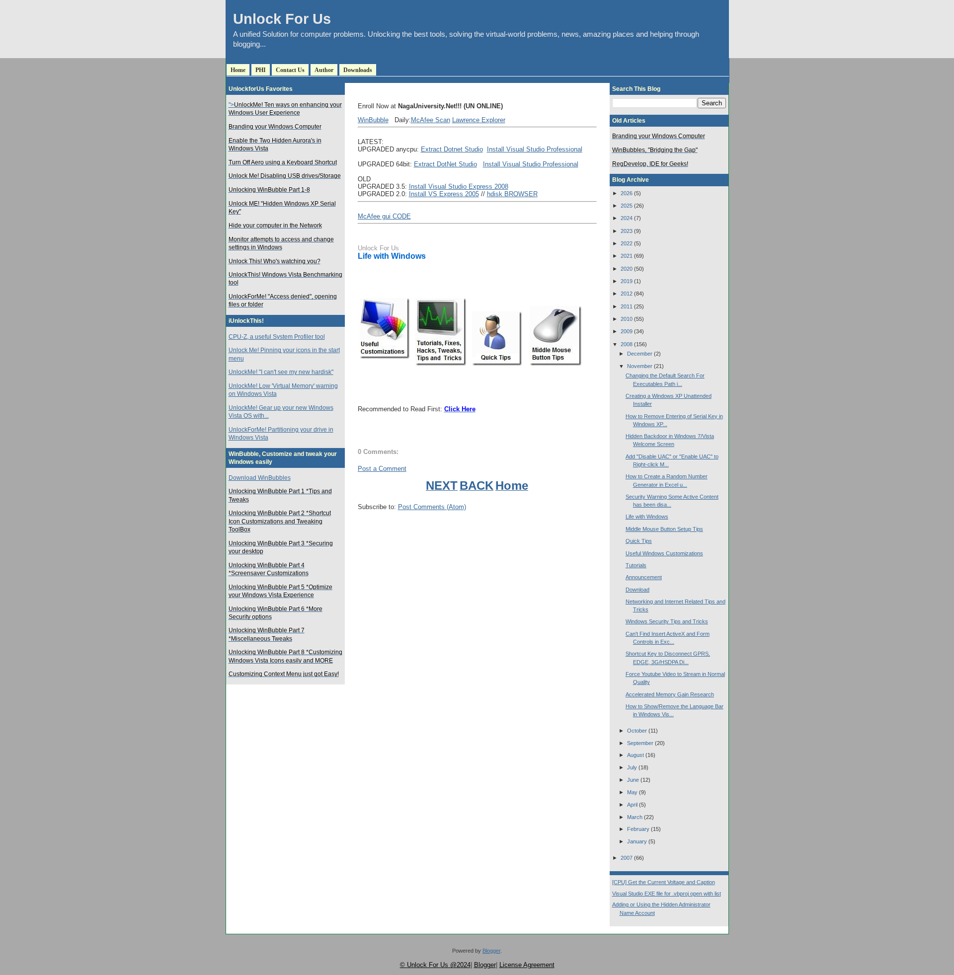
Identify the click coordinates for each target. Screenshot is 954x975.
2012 (627, 294)
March (634, 817)
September (640, 743)
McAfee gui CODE (384, 216)
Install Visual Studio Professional (534, 149)
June (633, 780)
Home (238, 70)
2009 (627, 331)
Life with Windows (392, 256)
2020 (627, 269)
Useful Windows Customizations (664, 553)
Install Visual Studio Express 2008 (458, 186)
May (632, 792)
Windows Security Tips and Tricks (667, 621)
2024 (627, 218)
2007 (627, 858)
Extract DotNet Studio (445, 164)
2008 (627, 344)
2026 (627, 193)
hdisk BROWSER (512, 194)
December (639, 354)
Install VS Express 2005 (444, 194)
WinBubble (373, 120)
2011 (627, 306)
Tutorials (636, 565)
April (632, 805)
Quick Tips (639, 541)
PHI (260, 70)
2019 (627, 281)
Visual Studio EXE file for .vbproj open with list (666, 894)
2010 (627, 319)
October (637, 731)
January (637, 841)
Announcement (644, 577)
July (632, 767)
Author (324, 70)
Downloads (357, 70)
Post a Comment (382, 468)
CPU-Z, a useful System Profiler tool (277, 337)
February (638, 829)
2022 (627, 243)
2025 (627, 206)
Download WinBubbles (260, 478)
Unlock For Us (282, 19)
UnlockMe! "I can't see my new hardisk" (281, 372)
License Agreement (527, 965)
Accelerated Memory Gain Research (670, 694)
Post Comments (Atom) (432, 507)
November (639, 366)
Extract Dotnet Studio (452, 149)
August (635, 755)
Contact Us (290, 70)
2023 (627, 231)
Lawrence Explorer (478, 120)
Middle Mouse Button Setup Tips (664, 529)
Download (637, 590)
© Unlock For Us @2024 (435, 965)
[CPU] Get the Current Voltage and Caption (663, 882)
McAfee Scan (430, 120)
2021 (627, 256)
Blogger (491, 951)
